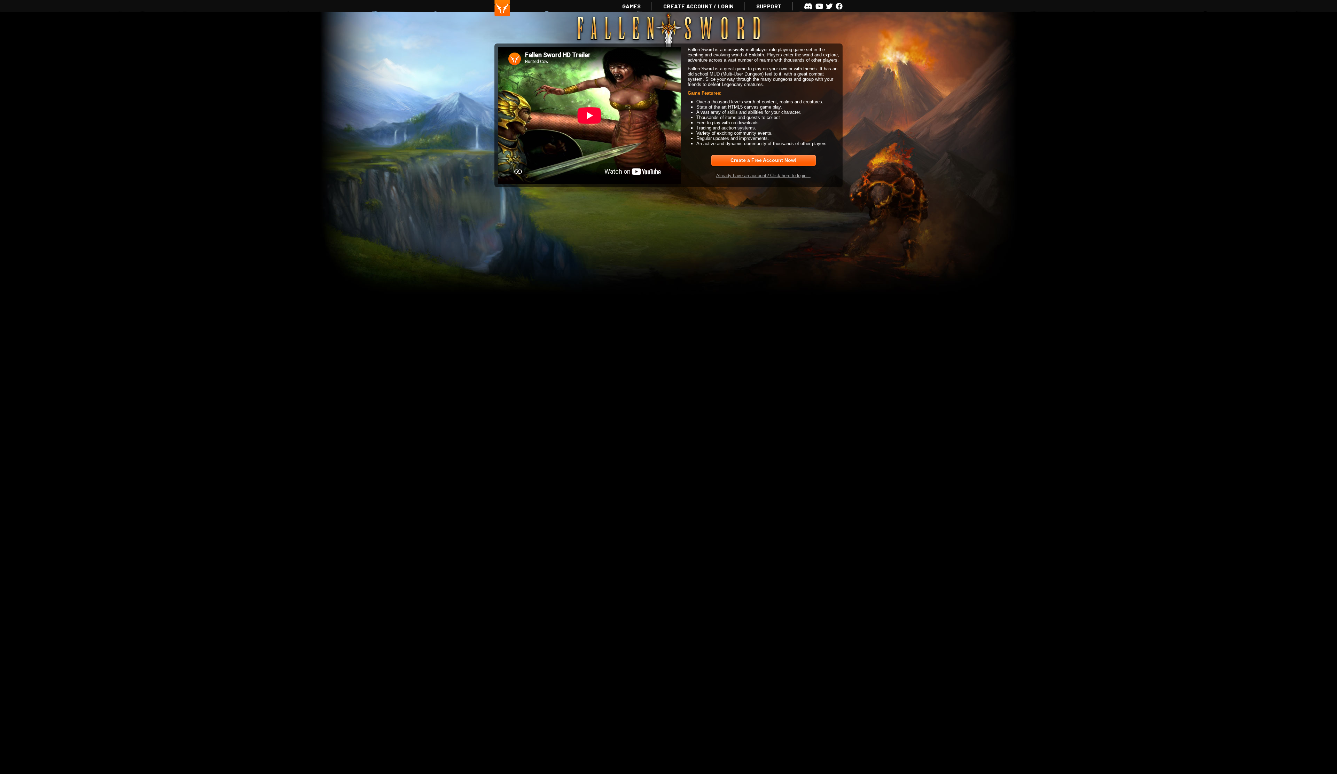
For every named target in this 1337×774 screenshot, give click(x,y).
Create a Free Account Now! (763, 160)
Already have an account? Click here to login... (763, 175)
